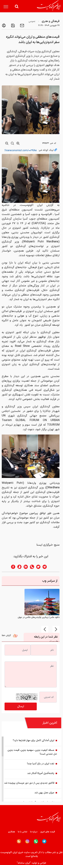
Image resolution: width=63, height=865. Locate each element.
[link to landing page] (48, 5)
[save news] (12, 25)
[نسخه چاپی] (4, 25)
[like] (16, 636)
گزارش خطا (7, 635)
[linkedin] (25, 567)
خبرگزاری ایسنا (44, 545)
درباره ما (33, 831)
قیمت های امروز (47, 831)
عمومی (32, 21)
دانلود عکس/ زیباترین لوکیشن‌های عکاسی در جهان (38, 617)
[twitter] (37, 567)
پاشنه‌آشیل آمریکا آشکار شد (40, 773)
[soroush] (18, 567)
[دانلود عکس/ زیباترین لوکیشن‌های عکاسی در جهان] (41, 602)
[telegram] (46, 567)
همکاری (11, 831)
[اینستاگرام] (27, 841)
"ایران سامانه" (24, 863)
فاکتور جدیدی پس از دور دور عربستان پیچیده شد (29, 783)
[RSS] (19, 841)
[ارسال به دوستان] (21, 25)
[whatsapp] (31, 567)
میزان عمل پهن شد (44, 793)
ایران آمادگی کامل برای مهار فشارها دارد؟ (33, 740)
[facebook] (12, 567)
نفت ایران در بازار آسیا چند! (40, 764)
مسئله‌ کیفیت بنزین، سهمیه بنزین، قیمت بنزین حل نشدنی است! (32, 752)
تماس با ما (22, 831)
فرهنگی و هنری (50, 21)
